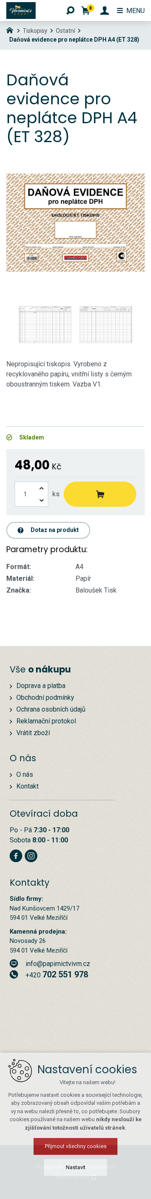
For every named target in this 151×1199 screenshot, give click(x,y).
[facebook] (16, 854)
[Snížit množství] (41, 500)
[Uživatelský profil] (104, 10)
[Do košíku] (100, 494)
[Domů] (11, 29)
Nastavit (76, 1167)
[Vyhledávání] (70, 10)
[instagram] (31, 854)
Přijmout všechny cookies (76, 1146)
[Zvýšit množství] (41, 488)
